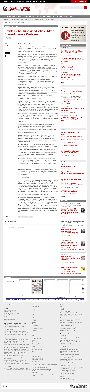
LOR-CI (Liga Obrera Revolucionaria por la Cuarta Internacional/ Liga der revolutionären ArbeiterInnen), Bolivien (16, 344)
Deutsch (35, 1)
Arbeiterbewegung (36, 338)
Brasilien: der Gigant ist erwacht (39, 367)
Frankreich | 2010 (64, 348)
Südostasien (35, 330)
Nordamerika (35, 316)
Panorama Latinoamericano (10, 310)
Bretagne (62, 376)
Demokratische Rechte (37, 343)
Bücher (66, 16)
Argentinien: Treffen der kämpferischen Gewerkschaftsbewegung (69, 231)
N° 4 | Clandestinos (8, 329)
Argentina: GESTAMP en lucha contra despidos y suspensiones (71, 323)
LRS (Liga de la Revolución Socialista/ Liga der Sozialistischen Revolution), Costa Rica (15, 361)
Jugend (33, 351)
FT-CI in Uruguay (8, 366)
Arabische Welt (35, 325)
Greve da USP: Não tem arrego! (67, 330)
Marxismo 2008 (7, 315)
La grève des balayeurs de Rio (67, 379)
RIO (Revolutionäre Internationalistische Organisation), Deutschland (17, 364)
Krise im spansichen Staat (38, 363)
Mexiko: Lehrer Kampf (65, 371)
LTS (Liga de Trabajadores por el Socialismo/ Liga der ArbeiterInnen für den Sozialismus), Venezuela (16, 348)
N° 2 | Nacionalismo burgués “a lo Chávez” (14, 326)
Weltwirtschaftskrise (36, 356)
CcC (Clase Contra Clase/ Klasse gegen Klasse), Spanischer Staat (15, 357)
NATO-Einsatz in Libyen (69, 191)
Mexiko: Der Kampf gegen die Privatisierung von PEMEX (43, 374)
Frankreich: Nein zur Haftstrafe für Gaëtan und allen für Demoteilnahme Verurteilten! (73, 59)
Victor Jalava (70, 69)
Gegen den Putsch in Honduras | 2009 (69, 340)
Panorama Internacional (9, 319)
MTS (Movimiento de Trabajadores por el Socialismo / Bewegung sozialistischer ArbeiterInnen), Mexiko (16, 351)
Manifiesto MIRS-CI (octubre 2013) (12, 313)
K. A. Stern (69, 235)
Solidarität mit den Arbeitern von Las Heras (70, 319)
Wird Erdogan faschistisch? (70, 145)
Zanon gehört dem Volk (65, 308)
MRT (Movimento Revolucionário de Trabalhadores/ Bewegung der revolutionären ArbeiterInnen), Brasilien (17, 369)
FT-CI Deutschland (70, 93)
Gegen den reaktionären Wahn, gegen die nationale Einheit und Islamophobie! (71, 75)
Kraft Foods (62, 309)
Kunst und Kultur (36, 345)
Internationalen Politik (37, 349)
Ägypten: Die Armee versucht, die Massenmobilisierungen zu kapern (72, 172)
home (4, 16)
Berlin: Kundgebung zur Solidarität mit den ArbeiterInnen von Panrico (69, 243)
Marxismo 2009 (7, 316)
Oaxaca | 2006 (63, 335)
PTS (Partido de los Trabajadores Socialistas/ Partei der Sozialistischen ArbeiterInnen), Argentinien (16, 340)
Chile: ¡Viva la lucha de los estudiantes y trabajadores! (45, 364)
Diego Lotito (69, 136)
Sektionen (24, 19)
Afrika (33, 314)
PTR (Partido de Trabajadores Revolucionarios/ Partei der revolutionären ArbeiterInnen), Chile (16, 354)
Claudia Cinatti (70, 176)
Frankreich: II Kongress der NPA (67, 370)
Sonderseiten (48, 19)
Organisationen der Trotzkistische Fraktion (38, 16)
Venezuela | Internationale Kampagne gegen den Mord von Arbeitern (73, 337)
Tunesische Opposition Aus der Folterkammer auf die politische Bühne (71, 119)
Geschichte (34, 341)
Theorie (34, 335)
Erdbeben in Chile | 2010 (66, 343)
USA (33, 311)
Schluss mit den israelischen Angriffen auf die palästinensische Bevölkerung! (71, 327)
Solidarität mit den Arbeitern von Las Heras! (70, 268)
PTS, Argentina (70, 262)
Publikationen (57, 16)
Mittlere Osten (35, 308)
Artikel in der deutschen (16, 22)
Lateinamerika (35, 306)
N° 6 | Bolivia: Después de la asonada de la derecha (16, 332)
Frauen (33, 340)
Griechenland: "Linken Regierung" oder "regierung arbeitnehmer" (44, 371)
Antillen (33, 317)
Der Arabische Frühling (25, 217)
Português (20, 1)
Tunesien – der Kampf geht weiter (72, 91)
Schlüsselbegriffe (35, 19)
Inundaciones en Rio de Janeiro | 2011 (69, 349)
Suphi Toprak (70, 148)
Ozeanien (34, 327)
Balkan (33, 319)
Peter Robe (69, 55)
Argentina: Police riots (65, 378)
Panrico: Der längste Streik (66, 320)
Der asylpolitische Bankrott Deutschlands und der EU (70, 151)
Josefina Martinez (77, 136)
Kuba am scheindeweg (37, 358)
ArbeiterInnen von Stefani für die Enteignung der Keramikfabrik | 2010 (71, 345)
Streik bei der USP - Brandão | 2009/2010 (70, 341)
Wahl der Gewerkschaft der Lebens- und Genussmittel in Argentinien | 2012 (73, 364)
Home (5, 22)
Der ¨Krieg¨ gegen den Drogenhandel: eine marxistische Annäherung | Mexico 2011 (70, 355)
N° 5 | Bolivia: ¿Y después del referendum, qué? (15, 331)
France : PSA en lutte (65, 375)
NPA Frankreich (35, 361)
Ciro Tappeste (70, 80)
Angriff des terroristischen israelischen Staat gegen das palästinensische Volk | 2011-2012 (73, 368)
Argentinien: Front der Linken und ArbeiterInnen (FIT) (44, 366)
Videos (72, 16)
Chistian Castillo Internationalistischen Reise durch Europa (72, 316)
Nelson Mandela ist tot (68, 166)
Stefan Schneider (71, 142)
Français (28, 1)
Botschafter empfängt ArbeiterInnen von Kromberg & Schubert (70, 258)
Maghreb (34, 323)
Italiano (43, 1)
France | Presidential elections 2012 (68, 362)
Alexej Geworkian (70, 155)
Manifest (6, 19)
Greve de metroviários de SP (67, 325)
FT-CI (45, 8)
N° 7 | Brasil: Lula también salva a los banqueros (15, 334)
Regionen (15, 19)
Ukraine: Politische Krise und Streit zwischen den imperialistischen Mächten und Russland (69, 211)
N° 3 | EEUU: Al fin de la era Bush (12, 328)
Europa (33, 309)
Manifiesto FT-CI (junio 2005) (10, 311)
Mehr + (63, 83)
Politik (33, 346)
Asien (33, 312)
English (13, 1)
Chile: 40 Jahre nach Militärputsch (68, 373)
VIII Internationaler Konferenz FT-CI (68, 312)
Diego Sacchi (70, 168)
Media (6, 45)
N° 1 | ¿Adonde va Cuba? (10, 325)
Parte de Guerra (7, 318)
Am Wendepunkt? (67, 67)
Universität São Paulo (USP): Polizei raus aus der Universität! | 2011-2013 (71, 360)
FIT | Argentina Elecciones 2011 (67, 357)
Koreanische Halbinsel (37, 328)
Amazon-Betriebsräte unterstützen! (72, 140)
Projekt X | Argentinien (65, 311)
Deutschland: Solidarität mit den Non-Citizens (71, 314)
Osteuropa (34, 322)
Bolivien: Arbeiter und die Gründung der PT (42, 369)
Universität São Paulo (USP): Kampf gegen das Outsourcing (71, 352)
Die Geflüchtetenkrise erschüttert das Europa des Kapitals (72, 51)
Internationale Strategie (14, 16)
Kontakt (74, 1)
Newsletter (82, 1)
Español (6, 1)
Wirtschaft (34, 337)
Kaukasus (34, 320)
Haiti (61, 306)
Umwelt (33, 348)
